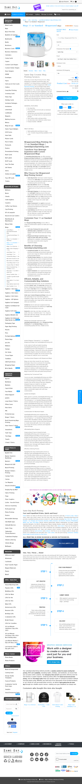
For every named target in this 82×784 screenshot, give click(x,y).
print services (38, 531)
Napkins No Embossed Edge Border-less (12, 319)
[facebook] (32, 754)
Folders (7, 87)
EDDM (7, 74)
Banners (12, 461)
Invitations (8, 106)
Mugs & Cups (12, 125)
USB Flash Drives (10, 362)
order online (51, 532)
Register (15, 732)
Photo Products (10, 660)
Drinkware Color (61, 63)
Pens (6, 333)
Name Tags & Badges (11, 129)
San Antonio (62, 520)
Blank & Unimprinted (11, 669)
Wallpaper (8, 546)
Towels (7, 439)
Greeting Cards (10, 93)
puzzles (7, 342)
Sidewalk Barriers (10, 525)
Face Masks (12, 391)
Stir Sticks (8, 352)
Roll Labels (8, 158)
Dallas (51, 520)
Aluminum (8, 558)
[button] (16, 708)
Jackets (7, 398)
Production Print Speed (63, 49)
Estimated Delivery (62, 91)
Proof (58, 56)
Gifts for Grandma (10, 623)
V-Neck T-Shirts (10, 442)
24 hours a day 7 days (71, 515)
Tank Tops (8, 433)
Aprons (7, 378)
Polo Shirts (8, 407)
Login (9, 713)
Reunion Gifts (9, 610)
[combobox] (67, 52)
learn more (61, 525)
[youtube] (32, 759)
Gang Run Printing (11, 90)
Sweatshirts (8, 429)
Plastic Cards (9, 138)
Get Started (67, 98)
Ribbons (7, 345)
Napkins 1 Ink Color (12, 289)
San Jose (29, 522)
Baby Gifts (8, 604)
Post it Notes (9, 141)
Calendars (8, 55)
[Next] (52, 44)
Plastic (7, 571)
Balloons (7, 190)
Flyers (7, 80)
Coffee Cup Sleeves (11, 206)
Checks (7, 196)
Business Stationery (11, 51)
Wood (7, 574)
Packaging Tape (10, 323)
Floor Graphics (9, 499)
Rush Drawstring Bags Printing (12, 421)
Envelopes (8, 77)
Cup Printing (9, 209)
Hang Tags (8, 96)
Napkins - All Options (11, 299)
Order (24, 515)
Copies (7, 61)
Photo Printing (9, 512)
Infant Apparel (9, 394)
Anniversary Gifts (10, 607)
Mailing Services (10, 119)
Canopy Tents (9, 476)
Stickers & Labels (12, 174)
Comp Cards (9, 58)
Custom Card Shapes (11, 64)
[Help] (70, 49)
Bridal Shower (9, 620)
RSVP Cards (8, 161)
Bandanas (8, 382)
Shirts (7, 170)
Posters (7, 148)
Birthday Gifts (9, 613)
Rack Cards (8, 154)
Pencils (7, 329)
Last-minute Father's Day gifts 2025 (11, 647)
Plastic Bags (8, 339)
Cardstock (8, 561)
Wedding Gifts (9, 591)
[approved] (74, 771)
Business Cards (12, 48)
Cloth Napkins (9, 199)
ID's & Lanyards (10, 212)
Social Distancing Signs (12, 693)
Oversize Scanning (11, 505)
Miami (24, 522)
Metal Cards (9, 25)
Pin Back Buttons (12, 336)
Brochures (8, 45)
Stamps (7, 349)
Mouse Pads (8, 224)
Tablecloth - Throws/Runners (10, 532)
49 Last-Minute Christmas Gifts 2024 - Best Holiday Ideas (12, 635)
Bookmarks (8, 39)
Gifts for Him (9, 600)
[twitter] (41, 754)
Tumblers (8, 358)
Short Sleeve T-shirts (12, 426)
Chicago (33, 520)
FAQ (44, 70)
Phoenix (68, 520)
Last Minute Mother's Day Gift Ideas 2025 (12, 642)
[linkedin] (37, 759)
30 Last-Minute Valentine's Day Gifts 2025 (11, 628)
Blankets (7, 385)
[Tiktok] (46, 754)
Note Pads (8, 135)
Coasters (8, 203)
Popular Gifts (12, 588)
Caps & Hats (9, 388)
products (47, 531)
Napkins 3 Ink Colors (11, 296)
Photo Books (9, 657)
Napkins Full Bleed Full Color (12, 306)
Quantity (59, 42)
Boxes (7, 193)
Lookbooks (8, 113)
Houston (46, 520)
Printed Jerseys (9, 414)
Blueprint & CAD (10, 464)
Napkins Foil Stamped (12, 302)
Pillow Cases (9, 404)
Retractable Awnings (11, 518)
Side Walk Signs (10, 521)
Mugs (12, 227)
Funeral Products (10, 681)
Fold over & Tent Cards (12, 84)
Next (79, 699)
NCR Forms (8, 132)
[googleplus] (57, 767)
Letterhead (8, 109)
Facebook (12, 723)
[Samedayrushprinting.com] (12, 7)
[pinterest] (41, 759)
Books (7, 42)
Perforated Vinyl (10, 509)
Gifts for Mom (9, 594)
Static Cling (8, 528)
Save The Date (9, 164)
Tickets (7, 181)
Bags (6, 28)
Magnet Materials (10, 568)
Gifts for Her (9, 597)
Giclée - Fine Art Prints (12, 502)
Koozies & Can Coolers (12, 215)
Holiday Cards (9, 100)
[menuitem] (7, 14)
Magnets (7, 116)
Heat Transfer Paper (11, 564)
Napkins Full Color (12, 311)
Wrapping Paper (10, 365)
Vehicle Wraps (9, 543)
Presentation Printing (11, 151)
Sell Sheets (8, 167)
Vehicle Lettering (10, 539)
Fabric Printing (9, 493)
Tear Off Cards (9, 178)
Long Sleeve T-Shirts (11, 401)
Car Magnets (9, 482)
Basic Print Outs (10, 31)
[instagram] (37, 754)
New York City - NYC (70, 519)
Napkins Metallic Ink (11, 315)
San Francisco (39, 520)
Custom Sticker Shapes (12, 68)
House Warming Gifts (11, 584)
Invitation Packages (11, 103)
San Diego (36, 522)
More (36, 70)
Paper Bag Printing (11, 326)
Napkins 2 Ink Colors (11, 293)
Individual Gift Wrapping (63, 70)
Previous (22, 699)
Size (58, 35)
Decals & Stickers (12, 486)
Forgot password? (15, 715)
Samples (7, 689)
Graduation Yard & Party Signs (11, 685)
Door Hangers (9, 71)
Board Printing (9, 467)
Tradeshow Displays (11, 536)
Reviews (31, 70)
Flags (6, 496)
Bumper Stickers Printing (10, 471)
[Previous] (24, 44)
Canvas (7, 479)
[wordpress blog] (46, 759)
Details (25, 70)
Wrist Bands (12, 368)
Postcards (8, 145)
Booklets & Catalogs (12, 35)
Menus (7, 122)
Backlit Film (8, 453)
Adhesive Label (9, 555)
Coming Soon (9, 672)
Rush (40, 70)
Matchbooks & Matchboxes (9, 220)
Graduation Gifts (10, 617)
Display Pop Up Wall (11, 489)
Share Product (74, 29)
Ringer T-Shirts (9, 417)
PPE (6, 410)
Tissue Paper (9, 355)
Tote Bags (12, 436)
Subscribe (74, 753)
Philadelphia (74, 520)
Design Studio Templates (9, 676)
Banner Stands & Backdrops (10, 457)
